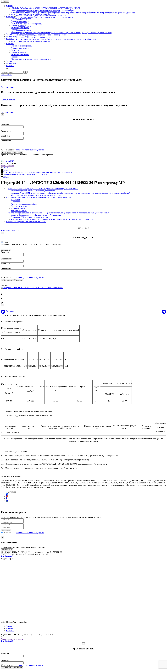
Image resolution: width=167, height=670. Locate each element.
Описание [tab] (10, 311)
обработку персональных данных (30, 150)
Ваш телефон (6, 131)
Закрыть (19, 152)
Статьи (9, 34)
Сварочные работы (19, 206)
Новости (14, 30)
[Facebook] (6, 498)
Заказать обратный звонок (12, 639)
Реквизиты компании (20, 21)
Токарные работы (18, 208)
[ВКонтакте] (7, 501)
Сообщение (6, 141)
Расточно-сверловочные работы (24, 204)
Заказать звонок (7, 166)
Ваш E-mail (5, 136)
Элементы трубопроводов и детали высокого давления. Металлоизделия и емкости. (46, 8)
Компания (10, 17)
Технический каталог (20, 28)
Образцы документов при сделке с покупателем (31, 32)
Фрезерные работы (19, 211)
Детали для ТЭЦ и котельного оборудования (29, 217)
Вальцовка (15, 200)
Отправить (8, 152)
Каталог (9, 6)
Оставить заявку (8, 87)
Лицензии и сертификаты (21, 19)
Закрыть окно (7, 550)
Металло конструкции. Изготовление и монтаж (30, 14)
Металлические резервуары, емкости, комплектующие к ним (36, 195)
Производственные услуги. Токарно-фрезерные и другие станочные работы (42, 10)
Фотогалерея (11, 36)
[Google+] (7, 496)
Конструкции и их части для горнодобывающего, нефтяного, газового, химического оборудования (52, 219)
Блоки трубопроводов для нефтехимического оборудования (36, 215)
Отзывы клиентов (18, 25)
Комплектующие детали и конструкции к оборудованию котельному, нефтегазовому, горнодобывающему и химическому (61, 12)
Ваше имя (5, 124)
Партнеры (15, 23)
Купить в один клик (11, 230)
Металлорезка (16, 202)
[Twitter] (7, 494)
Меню (5, 1)
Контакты (10, 39)
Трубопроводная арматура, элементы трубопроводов (33, 191)
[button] (4, 75)
